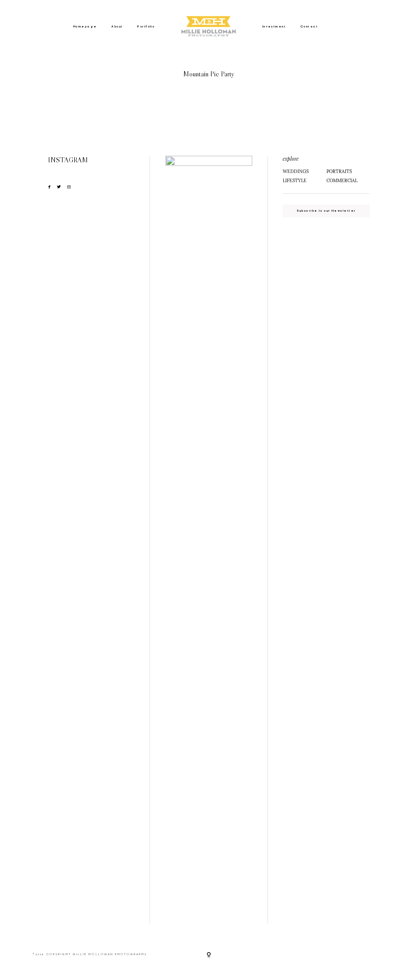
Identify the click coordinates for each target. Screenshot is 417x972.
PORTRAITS (339, 171)
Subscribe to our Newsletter (326, 210)
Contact (309, 26)
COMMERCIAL (342, 180)
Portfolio (146, 26)
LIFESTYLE (295, 180)
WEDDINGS (296, 171)
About (117, 26)
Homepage (85, 26)
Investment (274, 26)
